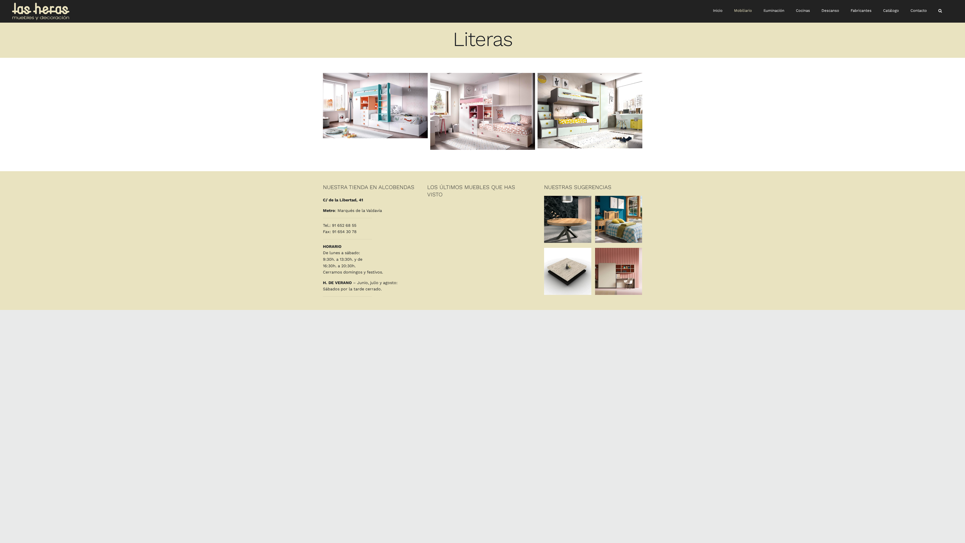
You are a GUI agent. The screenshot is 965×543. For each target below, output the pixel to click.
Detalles (567, 220)
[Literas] (375, 105)
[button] (940, 10)
